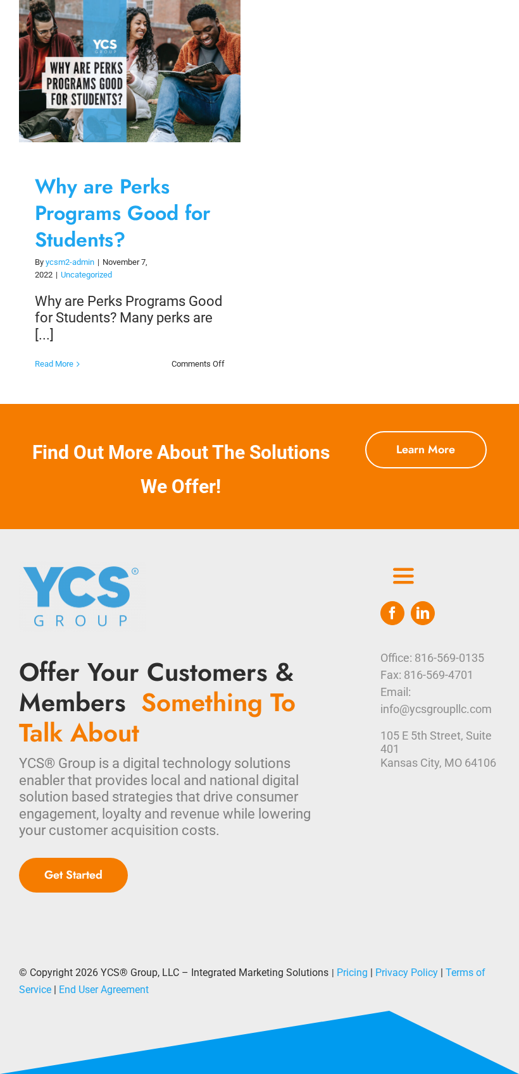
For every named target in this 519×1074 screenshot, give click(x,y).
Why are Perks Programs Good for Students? (118, 71)
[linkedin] (423, 613)
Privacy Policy (406, 973)
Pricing (352, 973)
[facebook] (392, 613)
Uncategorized (86, 274)
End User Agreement (104, 990)
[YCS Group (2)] (82, 567)
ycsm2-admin (70, 262)
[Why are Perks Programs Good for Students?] (130, 71)
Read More (54, 364)
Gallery (142, 71)
